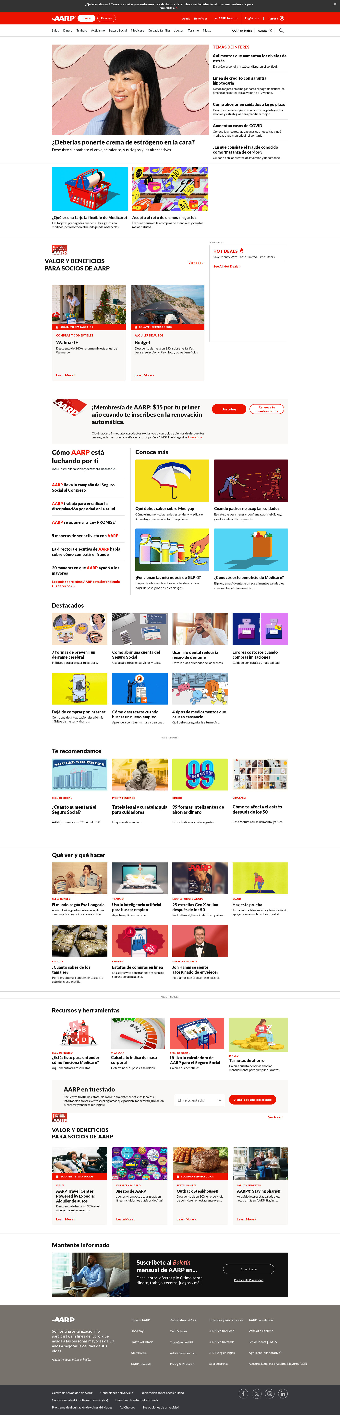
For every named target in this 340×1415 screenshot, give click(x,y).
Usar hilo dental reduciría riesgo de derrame (195, 655)
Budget (143, 342)
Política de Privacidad (248, 1280)
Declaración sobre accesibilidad (162, 1392)
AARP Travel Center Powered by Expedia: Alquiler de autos (75, 1196)
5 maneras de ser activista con (85, 535)
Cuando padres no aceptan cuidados (246, 508)
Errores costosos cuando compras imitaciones (255, 654)
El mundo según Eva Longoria (78, 904)
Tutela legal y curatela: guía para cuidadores (139, 809)
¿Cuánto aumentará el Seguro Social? (74, 809)
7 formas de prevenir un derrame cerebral (73, 654)
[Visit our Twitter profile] (257, 1394)
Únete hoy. (195, 437)
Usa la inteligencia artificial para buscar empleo (136, 907)
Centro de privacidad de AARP (72, 1392)
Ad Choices (127, 1407)
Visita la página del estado (253, 1099)
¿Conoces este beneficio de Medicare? (249, 577)
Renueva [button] (106, 18)
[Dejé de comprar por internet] (79, 689)
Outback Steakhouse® (198, 1191)
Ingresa (273, 18)
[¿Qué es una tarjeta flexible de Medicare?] (90, 189)
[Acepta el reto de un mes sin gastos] (170, 189)
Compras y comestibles (74, 335)
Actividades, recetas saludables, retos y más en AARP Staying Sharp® (258, 1198)
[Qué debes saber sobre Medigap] (172, 481)
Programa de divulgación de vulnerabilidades (82, 1407)
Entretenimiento (128, 1185)
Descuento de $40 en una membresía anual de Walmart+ (86, 350)
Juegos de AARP (131, 1191)
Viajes (60, 1185)
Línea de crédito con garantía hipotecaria (239, 80)
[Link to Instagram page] (270, 1394)
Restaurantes (186, 1185)
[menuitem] (55, 32)
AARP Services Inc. (182, 1353)
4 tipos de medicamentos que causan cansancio (199, 714)
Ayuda (186, 18)
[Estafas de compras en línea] (140, 941)
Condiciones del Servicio (116, 1392)
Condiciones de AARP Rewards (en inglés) (80, 1400)
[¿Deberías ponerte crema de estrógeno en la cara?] (130, 90)
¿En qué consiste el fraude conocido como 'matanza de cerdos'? (245, 149)
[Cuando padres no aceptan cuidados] (251, 481)
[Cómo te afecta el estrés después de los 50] (260, 774)
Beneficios (201, 18)
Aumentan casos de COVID (237, 125)
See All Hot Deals (225, 266)
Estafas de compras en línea (137, 967)
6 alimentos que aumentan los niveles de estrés (250, 58)
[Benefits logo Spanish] (61, 254)
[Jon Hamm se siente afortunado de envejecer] (200, 941)
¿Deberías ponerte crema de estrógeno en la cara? (123, 142)
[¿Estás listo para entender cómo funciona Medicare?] (79, 1033)
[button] (281, 30)
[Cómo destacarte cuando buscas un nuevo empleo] (140, 689)
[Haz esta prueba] (260, 878)
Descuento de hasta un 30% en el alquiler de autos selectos (78, 1208)
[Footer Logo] (83, 1320)
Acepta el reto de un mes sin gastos (164, 217)
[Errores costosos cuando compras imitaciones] (260, 629)
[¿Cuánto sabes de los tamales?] (79, 941)
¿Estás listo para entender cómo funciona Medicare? (75, 1060)
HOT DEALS (225, 251)
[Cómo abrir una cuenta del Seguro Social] (140, 629)
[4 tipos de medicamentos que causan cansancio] (200, 689)
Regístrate (252, 18)
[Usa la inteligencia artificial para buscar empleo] (140, 878)
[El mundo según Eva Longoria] (79, 878)
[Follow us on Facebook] (244, 1394)
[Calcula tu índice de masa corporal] (138, 1033)
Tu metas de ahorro (247, 1060)
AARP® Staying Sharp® (259, 1191)
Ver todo (194, 262)
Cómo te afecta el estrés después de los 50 (257, 809)
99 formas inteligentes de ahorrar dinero (198, 809)
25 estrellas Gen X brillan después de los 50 (195, 907)
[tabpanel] (260, 30)
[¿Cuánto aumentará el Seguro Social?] (79, 774)
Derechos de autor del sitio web (136, 1400)
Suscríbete (249, 1269)
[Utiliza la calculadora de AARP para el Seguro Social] (197, 1033)
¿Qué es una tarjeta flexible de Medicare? (90, 217)
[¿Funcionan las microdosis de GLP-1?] (172, 550)
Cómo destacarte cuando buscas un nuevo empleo (135, 714)
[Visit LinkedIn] (283, 1394)
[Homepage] (64, 18)
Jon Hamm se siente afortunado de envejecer (195, 969)
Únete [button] (86, 18)
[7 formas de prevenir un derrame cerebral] (79, 629)
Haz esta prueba (247, 904)
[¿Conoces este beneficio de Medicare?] (251, 550)
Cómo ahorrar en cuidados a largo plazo (249, 104)
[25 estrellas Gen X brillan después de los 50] (200, 878)
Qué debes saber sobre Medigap (164, 508)
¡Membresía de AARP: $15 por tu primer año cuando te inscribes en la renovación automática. (147, 414)
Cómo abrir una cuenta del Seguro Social (136, 654)
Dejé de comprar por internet (79, 711)
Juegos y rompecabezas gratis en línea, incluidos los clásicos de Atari (139, 1198)
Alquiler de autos (149, 335)
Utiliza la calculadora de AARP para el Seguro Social (195, 1060)
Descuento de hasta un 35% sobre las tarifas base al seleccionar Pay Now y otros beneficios (166, 350)
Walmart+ (67, 342)
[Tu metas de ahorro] (258, 1035)
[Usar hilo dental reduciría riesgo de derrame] (200, 629)
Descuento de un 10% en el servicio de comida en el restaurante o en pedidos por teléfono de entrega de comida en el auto (200, 1198)
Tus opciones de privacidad (160, 1407)
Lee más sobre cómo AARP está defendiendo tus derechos (86, 584)
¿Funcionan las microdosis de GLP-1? (168, 577)
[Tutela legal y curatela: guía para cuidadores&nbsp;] (140, 774)
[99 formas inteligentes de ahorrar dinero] (200, 774)
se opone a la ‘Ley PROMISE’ (84, 522)
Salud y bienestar (249, 1185)
